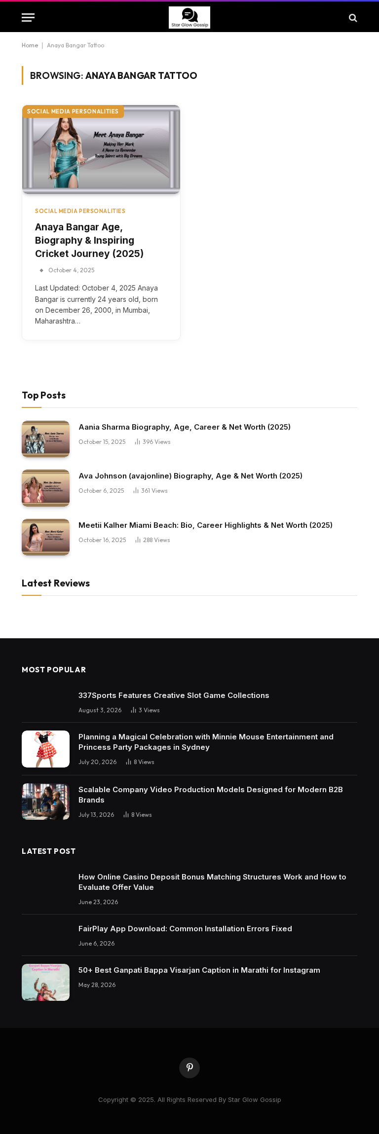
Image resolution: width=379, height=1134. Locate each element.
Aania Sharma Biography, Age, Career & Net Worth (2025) (184, 427)
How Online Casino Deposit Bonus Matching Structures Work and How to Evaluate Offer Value (212, 882)
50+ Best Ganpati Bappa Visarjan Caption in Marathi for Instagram (199, 970)
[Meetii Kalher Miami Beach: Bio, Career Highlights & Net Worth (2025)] (46, 537)
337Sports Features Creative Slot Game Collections (173, 695)
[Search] (352, 17)
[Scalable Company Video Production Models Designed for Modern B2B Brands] (46, 801)
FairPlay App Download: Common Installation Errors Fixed (185, 928)
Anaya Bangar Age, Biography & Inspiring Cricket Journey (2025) (89, 240)
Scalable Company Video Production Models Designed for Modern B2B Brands (210, 795)
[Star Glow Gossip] (190, 17)
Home (30, 45)
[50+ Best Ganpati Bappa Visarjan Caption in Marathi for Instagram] (46, 982)
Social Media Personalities (73, 111)
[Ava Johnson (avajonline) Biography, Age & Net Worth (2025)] (46, 488)
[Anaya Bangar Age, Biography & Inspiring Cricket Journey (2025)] (101, 149)
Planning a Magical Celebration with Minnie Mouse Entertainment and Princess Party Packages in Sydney (206, 742)
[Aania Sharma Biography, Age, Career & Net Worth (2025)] (46, 439)
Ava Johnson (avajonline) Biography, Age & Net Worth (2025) (190, 475)
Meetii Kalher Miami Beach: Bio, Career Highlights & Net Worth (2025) (205, 525)
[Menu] (28, 17)
